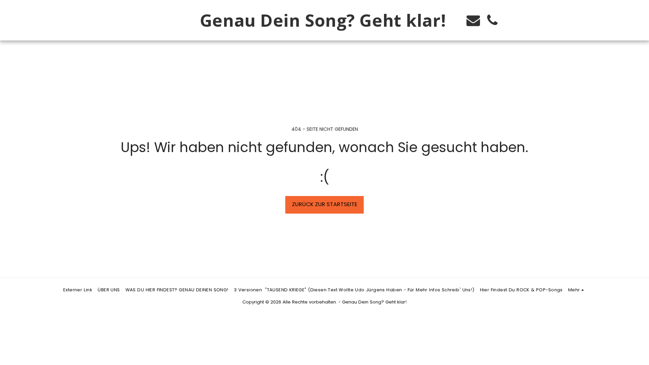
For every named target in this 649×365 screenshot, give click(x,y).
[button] (473, 20)
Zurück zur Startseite (324, 204)
